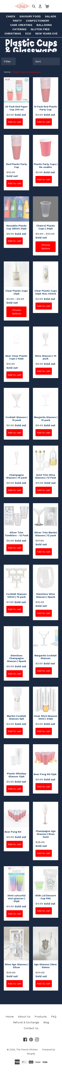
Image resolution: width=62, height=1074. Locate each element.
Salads (50, 16)
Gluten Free (40, 29)
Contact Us (31, 1028)
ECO (28, 33)
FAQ (53, 1016)
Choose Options (45, 246)
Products (41, 1016)
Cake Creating (21, 25)
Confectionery (37, 20)
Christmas (12, 33)
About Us (24, 1016)
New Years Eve (46, 33)
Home (7, 72)
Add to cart (14, 121)
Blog (46, 1022)
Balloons (44, 25)
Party (17, 20)
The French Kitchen (27, 1049)
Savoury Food (30, 16)
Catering (19, 29)
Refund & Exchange (26, 1022)
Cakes (10, 16)
